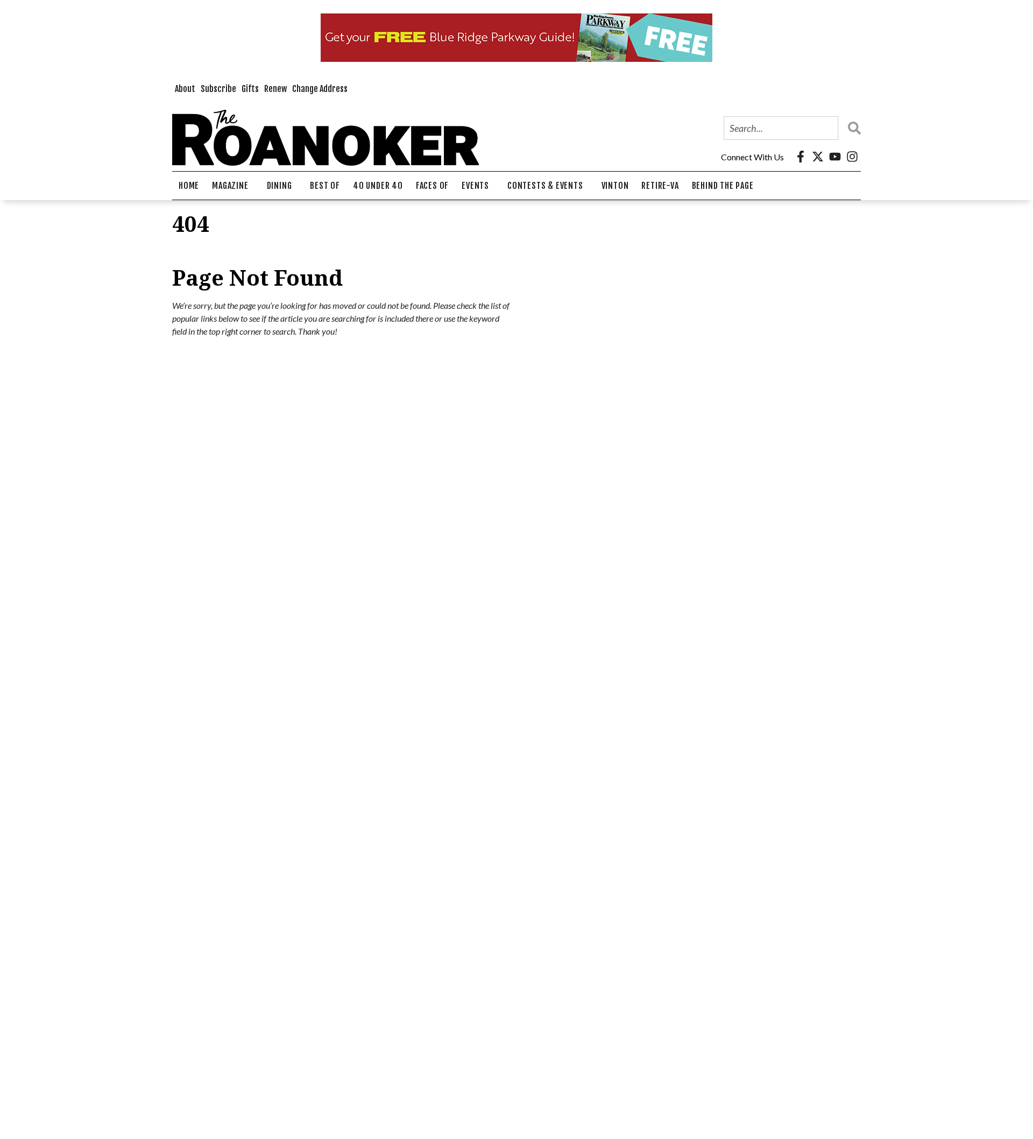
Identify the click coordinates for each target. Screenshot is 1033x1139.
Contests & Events (545, 185)
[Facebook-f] (800, 156)
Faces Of (432, 185)
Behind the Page (723, 185)
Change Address (320, 88)
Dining (279, 185)
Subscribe (218, 88)
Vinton (615, 185)
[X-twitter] (817, 156)
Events (475, 185)
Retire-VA (659, 185)
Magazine (230, 185)
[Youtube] (835, 156)
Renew (275, 88)
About (185, 88)
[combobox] (781, 128)
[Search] (852, 128)
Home (189, 185)
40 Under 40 (378, 185)
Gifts (250, 88)
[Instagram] (852, 156)
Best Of (325, 185)
